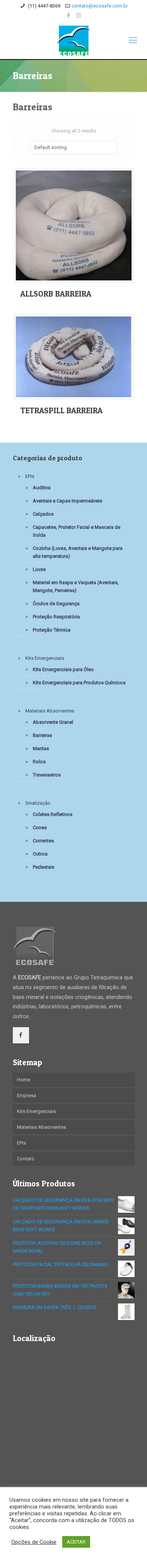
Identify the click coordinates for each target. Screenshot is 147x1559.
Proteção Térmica (51, 630)
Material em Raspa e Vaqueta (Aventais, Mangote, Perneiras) (76, 586)
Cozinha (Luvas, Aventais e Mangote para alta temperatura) (77, 552)
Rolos (39, 761)
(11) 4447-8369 (43, 6)
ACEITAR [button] (76, 1542)
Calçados (43, 514)
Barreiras (42, 735)
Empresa (26, 1095)
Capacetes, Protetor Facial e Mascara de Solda (76, 531)
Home (23, 1079)
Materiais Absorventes (49, 711)
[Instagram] (79, 15)
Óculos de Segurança (56, 603)
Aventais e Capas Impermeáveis (67, 501)
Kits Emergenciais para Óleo (63, 669)
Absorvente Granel (53, 722)
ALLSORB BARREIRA (55, 293)
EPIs (29, 476)
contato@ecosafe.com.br (100, 6)
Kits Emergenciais (44, 658)
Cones (40, 827)
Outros (40, 854)
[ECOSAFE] (73, 40)
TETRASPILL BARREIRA (61, 410)
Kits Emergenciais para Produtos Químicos (79, 682)
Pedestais (43, 867)
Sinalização (38, 803)
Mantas (41, 748)
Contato (25, 1159)
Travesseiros (47, 775)
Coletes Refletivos (52, 814)
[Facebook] (69, 15)
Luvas (39, 569)
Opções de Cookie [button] (34, 1542)
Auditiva (42, 487)
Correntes (43, 840)
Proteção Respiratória (56, 617)
